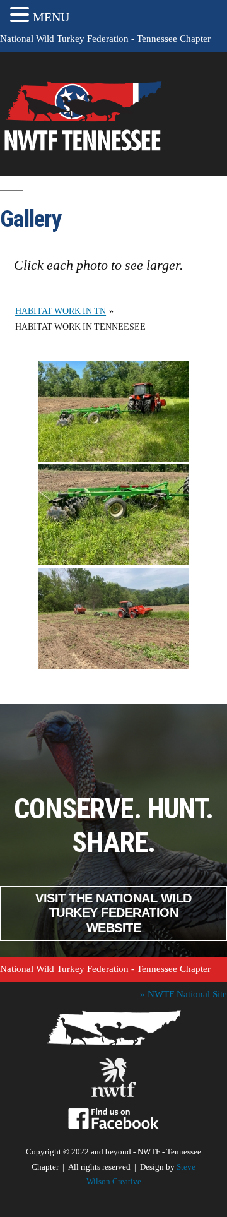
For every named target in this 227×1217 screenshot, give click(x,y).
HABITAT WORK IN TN (60, 311)
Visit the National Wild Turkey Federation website (113, 913)
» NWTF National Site (183, 994)
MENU (51, 17)
